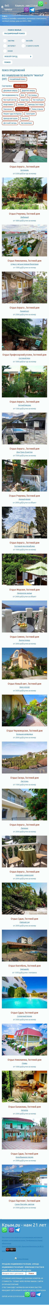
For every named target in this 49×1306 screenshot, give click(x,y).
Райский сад (24, 922)
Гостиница (32, 95)
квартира (25, 100)
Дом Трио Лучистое (24, 452)
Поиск (7, 62)
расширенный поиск (14, 34)
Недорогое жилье (24, 593)
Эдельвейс (24, 969)
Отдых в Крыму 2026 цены (20, 1270)
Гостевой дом (22, 109)
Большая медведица (24, 734)
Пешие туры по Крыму (12, 114)
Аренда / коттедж (35, 104)
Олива (24, 1063)
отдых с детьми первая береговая (24, 264)
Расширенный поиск (18, 79)
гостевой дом (24, 358)
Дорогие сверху (28, 91)
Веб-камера (8, 7)
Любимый (24, 217)
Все (22, 95)
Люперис (24, 828)
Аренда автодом (10, 118)
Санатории (30, 114)
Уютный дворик (24, 405)
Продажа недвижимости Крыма (16, 1264)
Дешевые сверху (10, 91)
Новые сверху (20, 86)
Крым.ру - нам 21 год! (26, 5)
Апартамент (8, 104)
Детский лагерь (10, 123)
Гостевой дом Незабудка (24, 546)
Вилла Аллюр (24, 640)
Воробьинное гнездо (24, 1157)
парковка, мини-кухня (24, 875)
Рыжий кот (24, 311)
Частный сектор (10, 100)
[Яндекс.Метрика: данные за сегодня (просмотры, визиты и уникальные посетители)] (21, 1258)
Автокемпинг (26, 123)
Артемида (24, 170)
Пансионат (7, 109)
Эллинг (21, 104)
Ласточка (24, 781)
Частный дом (38, 100)
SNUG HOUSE (24, 687)
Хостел (25, 118)
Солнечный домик (24, 1016)
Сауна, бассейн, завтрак (24, 1204)
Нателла (24, 1110)
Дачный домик (24, 499)
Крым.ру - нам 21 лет (24, 1224)
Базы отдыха (37, 109)
